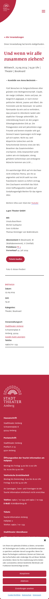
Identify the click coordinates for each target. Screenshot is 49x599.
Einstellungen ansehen (24, 588)
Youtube (34, 203)
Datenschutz (26, 595)
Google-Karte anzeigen (15, 337)
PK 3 (19, 247)
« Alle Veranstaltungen (14, 37)
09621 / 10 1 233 (18, 524)
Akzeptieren (25, 573)
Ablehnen (24, 581)
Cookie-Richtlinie (14, 595)
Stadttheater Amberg (14, 326)
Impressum (37, 595)
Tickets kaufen (15, 259)
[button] (45, 540)
